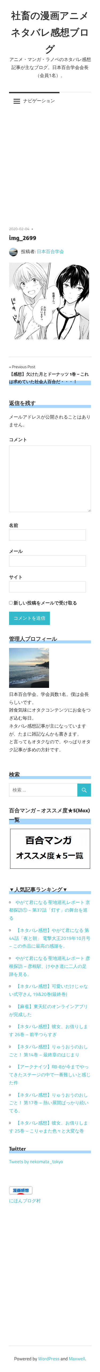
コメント (18, 439)
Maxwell (77, 1358)
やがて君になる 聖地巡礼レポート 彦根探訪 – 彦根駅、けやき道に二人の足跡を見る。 (49, 966)
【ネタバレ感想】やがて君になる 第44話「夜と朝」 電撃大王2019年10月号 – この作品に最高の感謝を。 (49, 938)
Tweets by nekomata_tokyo (36, 1161)
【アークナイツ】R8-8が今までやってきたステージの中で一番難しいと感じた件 (50, 1074)
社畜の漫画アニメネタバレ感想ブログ (50, 32)
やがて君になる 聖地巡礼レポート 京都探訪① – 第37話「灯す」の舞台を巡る (49, 910)
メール (16, 551)
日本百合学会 (50, 251)
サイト (16, 577)
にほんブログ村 (25, 1200)
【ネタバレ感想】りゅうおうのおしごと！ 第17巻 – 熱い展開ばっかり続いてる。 (49, 1102)
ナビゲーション (39, 100)
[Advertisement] (50, 162)
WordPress (48, 1358)
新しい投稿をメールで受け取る (45, 602)
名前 (13, 525)
